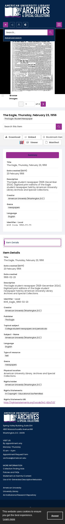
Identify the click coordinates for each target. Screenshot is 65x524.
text (6, 355)
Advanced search (13, 38)
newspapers (14, 207)
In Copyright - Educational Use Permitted (24, 393)
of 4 (38, 104)
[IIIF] (21, 142)
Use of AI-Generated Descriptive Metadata (22, 479)
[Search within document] (59, 127)
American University (12, 487)
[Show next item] (43, 104)
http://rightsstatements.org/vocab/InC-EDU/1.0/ (29, 402)
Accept (55, 515)
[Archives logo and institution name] (27, 11)
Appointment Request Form (15, 454)
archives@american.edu (14, 458)
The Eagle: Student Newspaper (18, 118)
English (11, 216)
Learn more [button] (9, 519)
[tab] (32, 155)
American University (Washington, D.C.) (26, 198)
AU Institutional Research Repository (19, 495)
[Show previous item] (21, 104)
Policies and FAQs (11, 472)
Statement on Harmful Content (17, 476)
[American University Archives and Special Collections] (21, 417)
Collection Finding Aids (13, 468)
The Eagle (9, 319)
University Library (10, 491)
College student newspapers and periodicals (26, 328)
